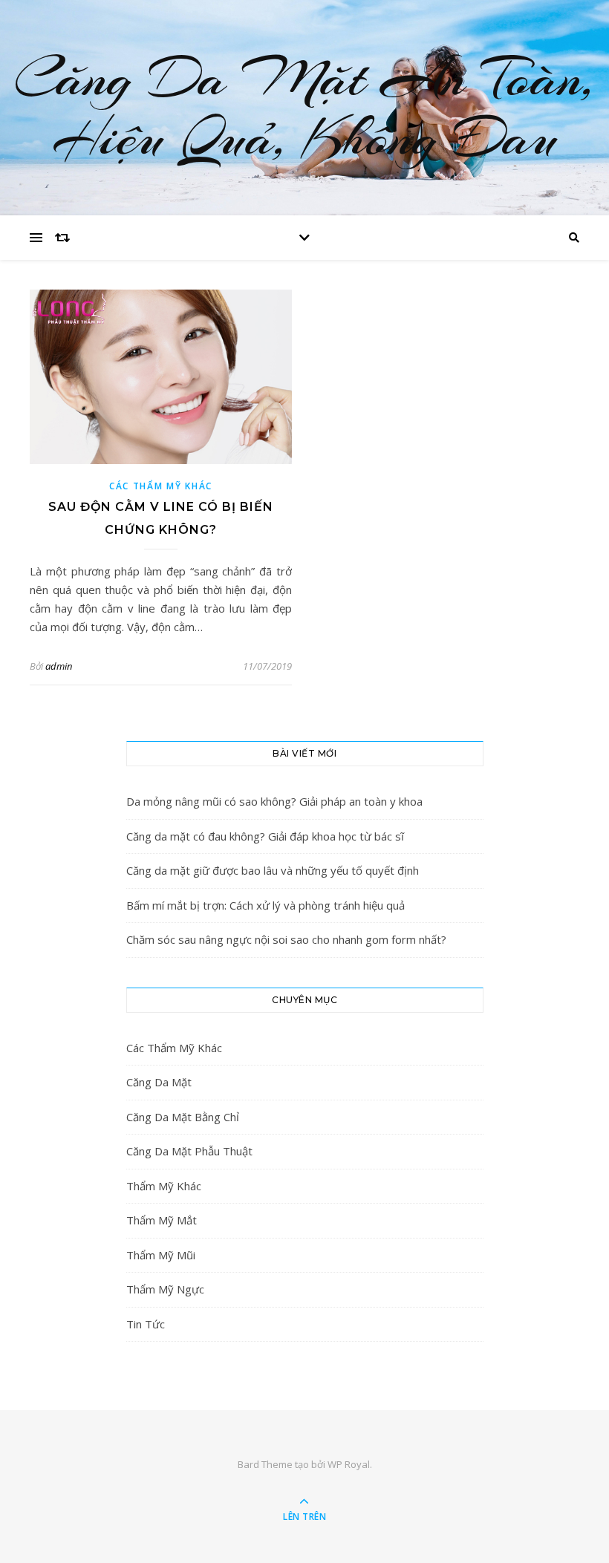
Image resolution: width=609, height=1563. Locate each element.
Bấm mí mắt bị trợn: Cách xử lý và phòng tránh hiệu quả (265, 905)
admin (58, 666)
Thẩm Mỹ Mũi (160, 1254)
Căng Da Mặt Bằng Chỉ (182, 1116)
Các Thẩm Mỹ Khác (160, 486)
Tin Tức (145, 1323)
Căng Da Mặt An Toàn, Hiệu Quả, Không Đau (304, 107)
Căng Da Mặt (159, 1081)
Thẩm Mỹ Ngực (165, 1289)
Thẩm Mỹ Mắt (161, 1220)
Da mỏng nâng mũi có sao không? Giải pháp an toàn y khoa (274, 801)
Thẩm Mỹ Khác (163, 1185)
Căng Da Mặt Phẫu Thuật (189, 1150)
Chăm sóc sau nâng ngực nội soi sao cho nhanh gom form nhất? (286, 939)
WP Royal (349, 1464)
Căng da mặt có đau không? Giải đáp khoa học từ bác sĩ (265, 836)
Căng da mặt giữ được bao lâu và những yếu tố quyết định (272, 870)
